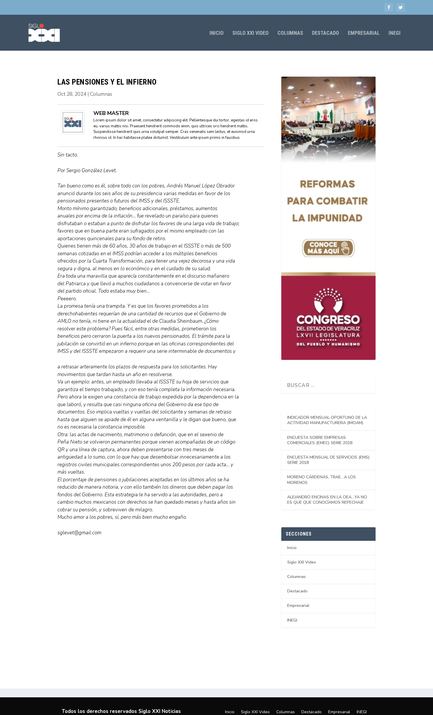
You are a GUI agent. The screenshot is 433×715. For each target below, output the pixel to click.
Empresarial (364, 33)
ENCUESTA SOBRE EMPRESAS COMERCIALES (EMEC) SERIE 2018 (319, 440)
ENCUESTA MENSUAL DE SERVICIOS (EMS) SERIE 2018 (328, 459)
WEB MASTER (111, 113)
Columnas (290, 33)
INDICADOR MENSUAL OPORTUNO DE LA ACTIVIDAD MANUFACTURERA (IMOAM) (327, 420)
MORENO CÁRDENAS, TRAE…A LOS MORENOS (321, 479)
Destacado (325, 33)
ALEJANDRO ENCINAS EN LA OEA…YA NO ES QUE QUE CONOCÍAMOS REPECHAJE (327, 499)
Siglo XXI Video (250, 33)
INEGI (395, 33)
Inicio (216, 33)
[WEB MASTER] (73, 132)
